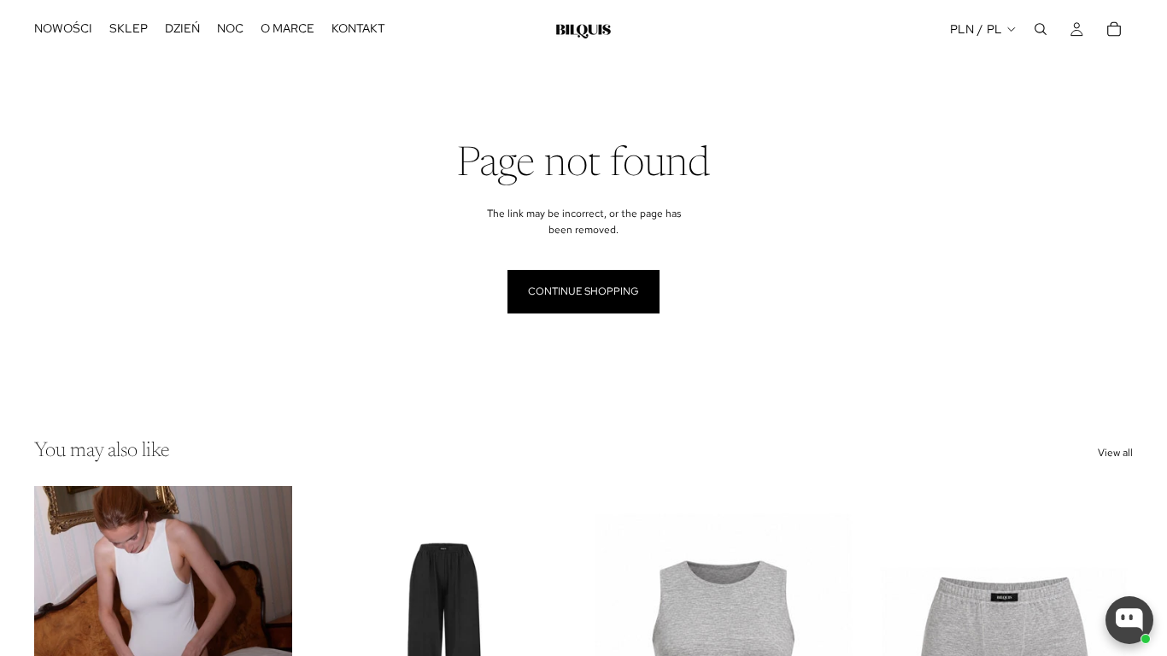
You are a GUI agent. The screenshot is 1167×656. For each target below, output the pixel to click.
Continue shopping (583, 291)
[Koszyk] (1114, 29)
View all (1115, 453)
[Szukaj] (1040, 29)
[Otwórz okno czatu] (1129, 620)
